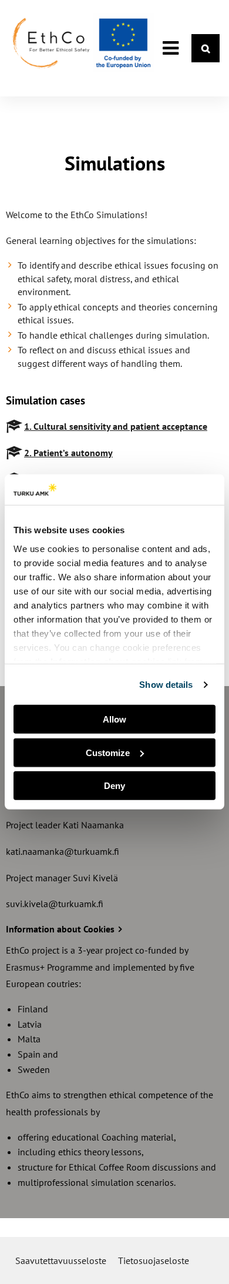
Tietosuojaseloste (153, 1260)
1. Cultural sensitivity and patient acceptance (115, 426)
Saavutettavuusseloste (60, 1260)
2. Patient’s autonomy (68, 453)
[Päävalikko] (170, 48)
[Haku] (205, 48)
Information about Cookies (61, 929)
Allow (114, 719)
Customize (108, 753)
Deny (114, 786)
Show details (166, 685)
